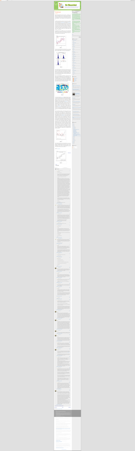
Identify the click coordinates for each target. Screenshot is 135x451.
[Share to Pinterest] (58, 165)
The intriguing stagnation (58, 12)
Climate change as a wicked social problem (76, 101)
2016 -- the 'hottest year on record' (76, 111)
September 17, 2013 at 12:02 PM (59, 282)
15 (69, 297)
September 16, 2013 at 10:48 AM (59, 252)
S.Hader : (74, 44)
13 (69, 283)
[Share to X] (57, 165)
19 (69, 330)
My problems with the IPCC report (76, 129)
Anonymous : (74, 46)
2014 (73, 125)
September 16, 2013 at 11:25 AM (59, 256)
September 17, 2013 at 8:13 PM (59, 286)
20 (69, 334)
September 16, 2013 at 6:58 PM (59, 277)
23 (69, 356)
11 (69, 272)
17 (69, 310)
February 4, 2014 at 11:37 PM (59, 404)
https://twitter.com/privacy (58, 440)
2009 (73, 143)
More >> (73, 53)
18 (69, 319)
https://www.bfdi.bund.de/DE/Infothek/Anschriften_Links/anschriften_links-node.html (63, 428)
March (73, 139)
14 (69, 287)
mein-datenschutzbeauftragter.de (64, 449)
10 (69, 267)
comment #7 (59, 148)
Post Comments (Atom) (59, 408)
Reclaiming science (74, 131)
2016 (73, 124)
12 (69, 278)
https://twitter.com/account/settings (59, 441)
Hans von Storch (60, 238)
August (74, 136)
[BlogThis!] (56, 165)
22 (69, 348)
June (73, 137)
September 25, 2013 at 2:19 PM (59, 366)
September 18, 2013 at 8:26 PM (59, 309)
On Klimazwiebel (74, 104)
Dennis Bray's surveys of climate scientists (76, 134)
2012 (73, 141)
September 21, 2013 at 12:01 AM (59, 355)
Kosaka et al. (66, 101)
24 (69, 367)
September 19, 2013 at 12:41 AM (59, 333)
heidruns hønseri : (74, 42)
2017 (73, 123)
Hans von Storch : (74, 70)
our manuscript (62, 22)
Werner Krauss (75, 80)
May (73, 138)
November (74, 127)
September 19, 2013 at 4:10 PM (59, 347)
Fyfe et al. (69, 22)
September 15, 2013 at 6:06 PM (59, 221)
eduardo (59, 267)
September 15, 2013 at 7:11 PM (59, 243)
